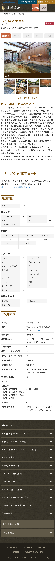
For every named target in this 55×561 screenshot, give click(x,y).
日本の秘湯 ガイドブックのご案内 (18, 449)
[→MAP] (39, 330)
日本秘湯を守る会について (15, 433)
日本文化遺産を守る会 (45, 2)
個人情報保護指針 (12, 548)
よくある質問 (8, 457)
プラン (38, 36)
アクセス (16, 36)
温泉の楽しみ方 (9, 481)
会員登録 (35, 8)
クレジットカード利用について (17, 505)
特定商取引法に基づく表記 (15, 497)
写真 (27, 36)
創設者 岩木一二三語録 (14, 441)
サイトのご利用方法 (11, 473)
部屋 (49, 36)
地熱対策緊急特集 (10, 465)
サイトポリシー (43, 548)
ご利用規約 (16, 552)
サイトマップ (28, 548)
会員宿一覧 (7, 513)
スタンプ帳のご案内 (11, 489)
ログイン (43, 8)
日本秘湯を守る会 (9, 2)
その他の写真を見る (26, 98)
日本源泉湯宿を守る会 (27, 2)
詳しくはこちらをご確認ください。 (16, 187)
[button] (2, 58)
